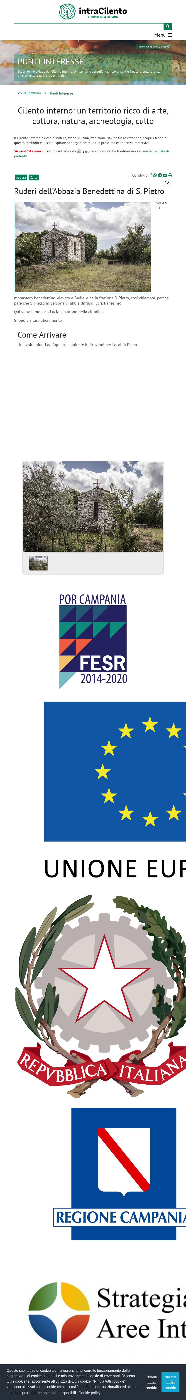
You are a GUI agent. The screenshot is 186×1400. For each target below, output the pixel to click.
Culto (33, 177)
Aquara (21, 177)
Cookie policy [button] (89, 1393)
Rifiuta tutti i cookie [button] (151, 1382)
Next (158, 505)
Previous (28, 505)
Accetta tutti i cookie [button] (170, 1382)
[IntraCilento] (93, 11)
